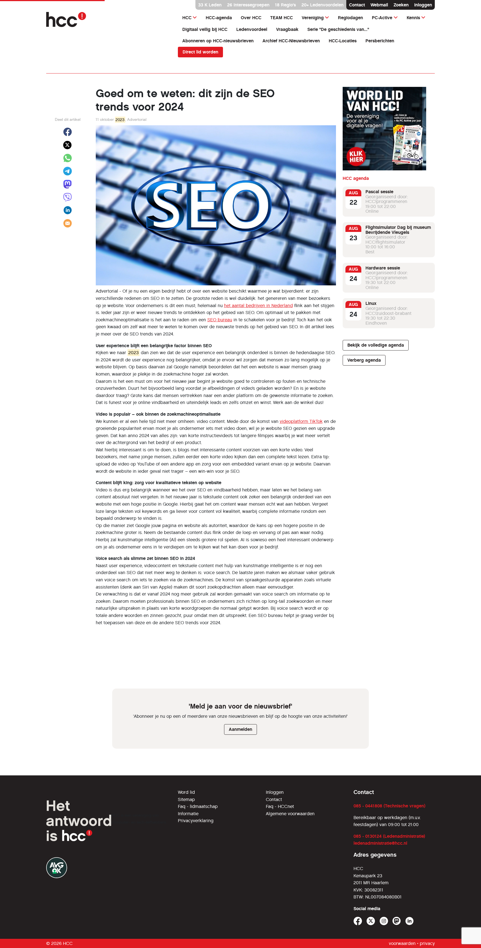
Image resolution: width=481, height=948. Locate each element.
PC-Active (382, 17)
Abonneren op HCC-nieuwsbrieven (218, 40)
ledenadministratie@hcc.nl (380, 843)
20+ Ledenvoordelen (322, 5)
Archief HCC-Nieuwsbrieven (291, 40)
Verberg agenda (364, 360)
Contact (357, 5)
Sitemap (186, 799)
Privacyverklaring (195, 820)
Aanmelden (240, 729)
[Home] (108, 19)
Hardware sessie (382, 268)
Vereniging (313, 17)
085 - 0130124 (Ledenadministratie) (389, 836)
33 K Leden (210, 5)
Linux (370, 303)
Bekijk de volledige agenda (375, 345)
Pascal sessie (379, 191)
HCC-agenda (219, 17)
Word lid (186, 792)
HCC (187, 17)
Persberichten (379, 40)
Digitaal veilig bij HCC (204, 29)
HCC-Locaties (343, 40)
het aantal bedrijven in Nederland (258, 305)
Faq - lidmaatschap (198, 806)
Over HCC (251, 17)
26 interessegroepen (248, 5)
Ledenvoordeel (251, 29)
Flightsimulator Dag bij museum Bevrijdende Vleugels (398, 230)
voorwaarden (402, 943)
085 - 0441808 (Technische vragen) (389, 806)
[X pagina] (371, 921)
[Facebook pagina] (358, 921)
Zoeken (401, 5)
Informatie (188, 813)
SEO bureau (219, 319)
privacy (427, 943)
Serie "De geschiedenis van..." (338, 29)
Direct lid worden (200, 52)
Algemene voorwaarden (290, 813)
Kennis (413, 17)
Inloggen (423, 5)
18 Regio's (285, 5)
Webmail (379, 5)
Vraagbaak (287, 29)
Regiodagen (350, 17)
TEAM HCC (281, 17)
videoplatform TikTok (301, 421)
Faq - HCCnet (280, 806)
